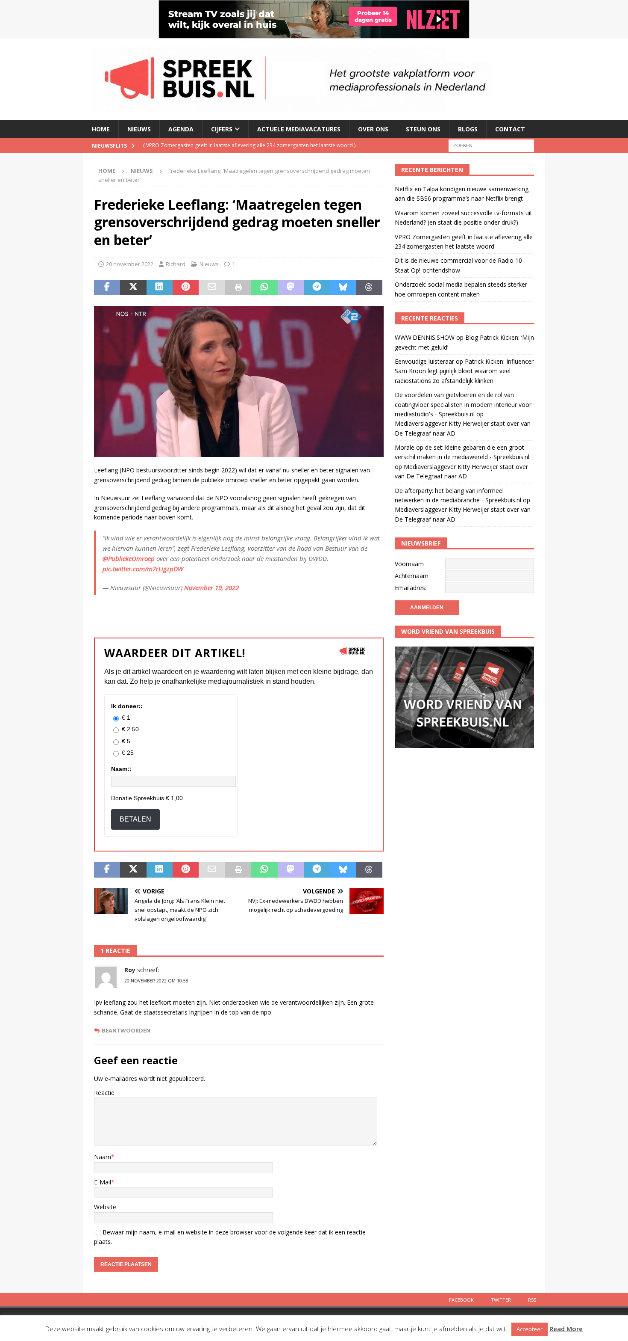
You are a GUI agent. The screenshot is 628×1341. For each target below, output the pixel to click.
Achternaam (411, 576)
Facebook (461, 1299)
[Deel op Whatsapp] (264, 287)
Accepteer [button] (529, 1329)
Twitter (501, 1299)
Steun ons (423, 129)
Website (105, 1207)
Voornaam (409, 564)
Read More (566, 1328)
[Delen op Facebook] (107, 287)
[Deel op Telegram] (317, 287)
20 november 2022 (129, 264)
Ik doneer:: (127, 706)
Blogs (468, 129)
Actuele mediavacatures (298, 129)
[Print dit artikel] (238, 287)
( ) (249, 145)
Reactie (104, 1093)
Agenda (181, 129)
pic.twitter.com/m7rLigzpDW (143, 568)
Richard (175, 264)
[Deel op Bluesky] (343, 287)
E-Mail (102, 1182)
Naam (102, 1157)
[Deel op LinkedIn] (160, 287)
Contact (510, 129)
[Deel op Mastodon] (291, 287)
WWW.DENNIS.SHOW (425, 337)
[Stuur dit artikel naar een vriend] (212, 287)
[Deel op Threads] (369, 287)
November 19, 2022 (211, 587)
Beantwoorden (126, 1030)
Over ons (373, 129)
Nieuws (139, 129)
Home (101, 129)
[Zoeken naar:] (491, 145)
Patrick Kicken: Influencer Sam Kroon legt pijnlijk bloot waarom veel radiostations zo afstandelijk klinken (464, 371)
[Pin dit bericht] (186, 287)
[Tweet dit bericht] (133, 287)
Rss (532, 1299)
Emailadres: (410, 588)
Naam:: (121, 768)
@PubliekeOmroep (129, 558)
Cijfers (221, 129)
